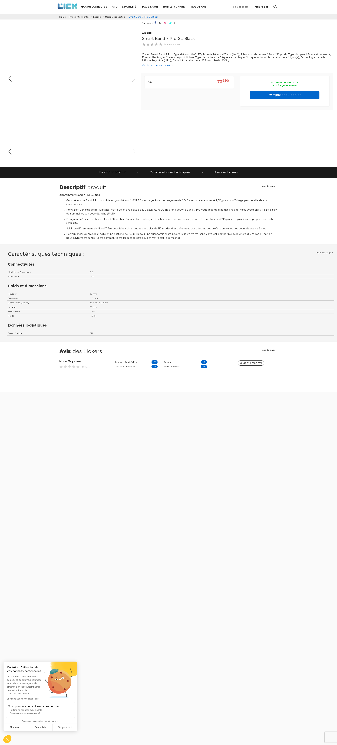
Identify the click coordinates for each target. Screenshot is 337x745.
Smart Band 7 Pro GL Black (143, 17)
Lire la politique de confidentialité (23, 699)
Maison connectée (94, 7)
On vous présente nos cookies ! (25, 713)
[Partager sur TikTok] (171, 22)
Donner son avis (172, 44)
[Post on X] (160, 22)
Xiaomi (146, 33)
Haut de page (268, 186)
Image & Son (149, 7)
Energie (97, 17)
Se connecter (241, 7)
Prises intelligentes (80, 17)
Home (62, 17)
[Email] (176, 23)
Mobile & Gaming (174, 7)
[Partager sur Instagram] (165, 22)
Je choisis (40, 727)
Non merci (15, 727)
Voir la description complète (157, 65)
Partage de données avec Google (26, 710)
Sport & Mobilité (124, 7)
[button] (7, 739)
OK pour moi (65, 727)
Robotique (199, 7)
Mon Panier (261, 7)
